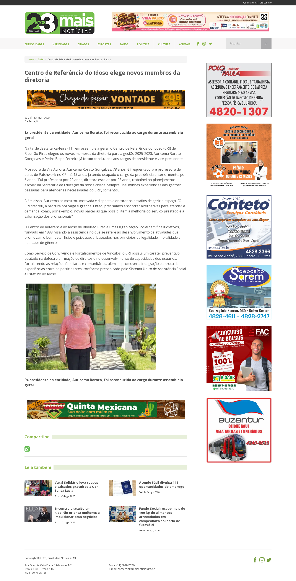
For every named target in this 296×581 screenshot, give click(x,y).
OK (266, 43)
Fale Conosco (265, 2)
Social (41, 59)
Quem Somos (250, 2)
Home (31, 59)
